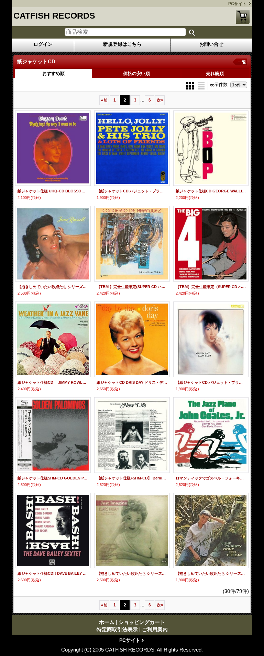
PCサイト (237, 3)
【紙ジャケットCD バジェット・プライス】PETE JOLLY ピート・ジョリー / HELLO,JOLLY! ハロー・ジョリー (132, 191)
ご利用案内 (155, 629)
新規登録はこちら (122, 44)
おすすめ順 (53, 73)
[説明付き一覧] (201, 85)
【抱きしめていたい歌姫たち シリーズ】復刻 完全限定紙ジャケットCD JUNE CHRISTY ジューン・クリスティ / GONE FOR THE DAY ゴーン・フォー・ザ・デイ (211, 573)
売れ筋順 (215, 73)
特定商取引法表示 (117, 629)
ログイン (43, 44)
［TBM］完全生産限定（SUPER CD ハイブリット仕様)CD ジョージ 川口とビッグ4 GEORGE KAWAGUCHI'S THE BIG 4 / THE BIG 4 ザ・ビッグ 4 (211, 287)
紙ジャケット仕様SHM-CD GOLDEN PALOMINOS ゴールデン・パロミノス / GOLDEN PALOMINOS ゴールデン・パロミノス (53, 478)
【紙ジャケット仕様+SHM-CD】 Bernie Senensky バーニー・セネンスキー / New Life (132, 478)
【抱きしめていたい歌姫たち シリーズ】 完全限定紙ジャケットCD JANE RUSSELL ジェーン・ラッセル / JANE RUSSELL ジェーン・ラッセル (53, 287)
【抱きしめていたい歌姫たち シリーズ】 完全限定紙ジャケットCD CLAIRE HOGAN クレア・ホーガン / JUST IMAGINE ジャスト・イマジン (132, 573)
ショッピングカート (243, 17)
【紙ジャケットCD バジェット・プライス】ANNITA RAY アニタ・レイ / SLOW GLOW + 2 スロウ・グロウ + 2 (211, 382)
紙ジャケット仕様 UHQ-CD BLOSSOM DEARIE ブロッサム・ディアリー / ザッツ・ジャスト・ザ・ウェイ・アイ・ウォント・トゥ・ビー (53, 191)
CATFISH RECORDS (54, 15)
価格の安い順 (136, 73)
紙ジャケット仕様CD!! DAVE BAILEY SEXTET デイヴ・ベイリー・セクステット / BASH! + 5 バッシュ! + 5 (53, 573)
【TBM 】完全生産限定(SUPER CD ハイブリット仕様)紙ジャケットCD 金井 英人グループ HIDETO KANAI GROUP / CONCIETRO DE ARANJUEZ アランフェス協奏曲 (132, 287)
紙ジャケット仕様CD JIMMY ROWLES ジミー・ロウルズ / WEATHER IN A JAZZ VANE (53, 382)
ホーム (106, 622)
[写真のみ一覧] (190, 85)
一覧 (242, 62)
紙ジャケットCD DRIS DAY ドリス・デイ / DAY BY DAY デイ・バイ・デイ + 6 (132, 382)
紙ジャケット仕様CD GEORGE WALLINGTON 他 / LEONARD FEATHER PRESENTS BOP (211, 191)
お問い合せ (211, 44)
